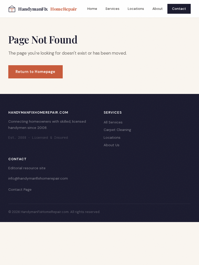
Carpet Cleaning (117, 130)
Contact (179, 8)
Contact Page (20, 189)
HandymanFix (47, 9)
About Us (111, 145)
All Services (113, 122)
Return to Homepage (35, 71)
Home (92, 8)
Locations (136, 8)
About (157, 8)
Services (112, 8)
